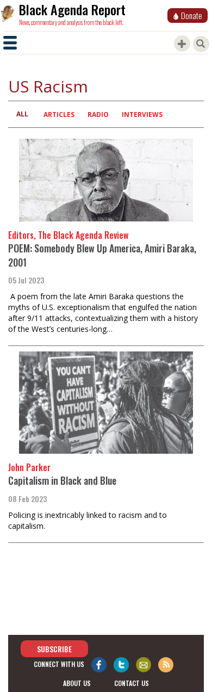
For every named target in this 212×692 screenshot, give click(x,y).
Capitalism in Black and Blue (62, 480)
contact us (131, 683)
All (22, 114)
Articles (58, 114)
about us (77, 683)
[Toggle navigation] (10, 42)
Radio (98, 114)
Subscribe (54, 648)
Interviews (142, 114)
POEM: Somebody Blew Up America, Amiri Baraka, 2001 (102, 255)
